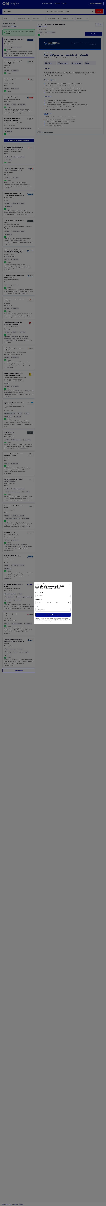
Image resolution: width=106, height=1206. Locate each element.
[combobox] (51, 596)
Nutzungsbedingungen (62, 618)
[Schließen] (69, 584)
